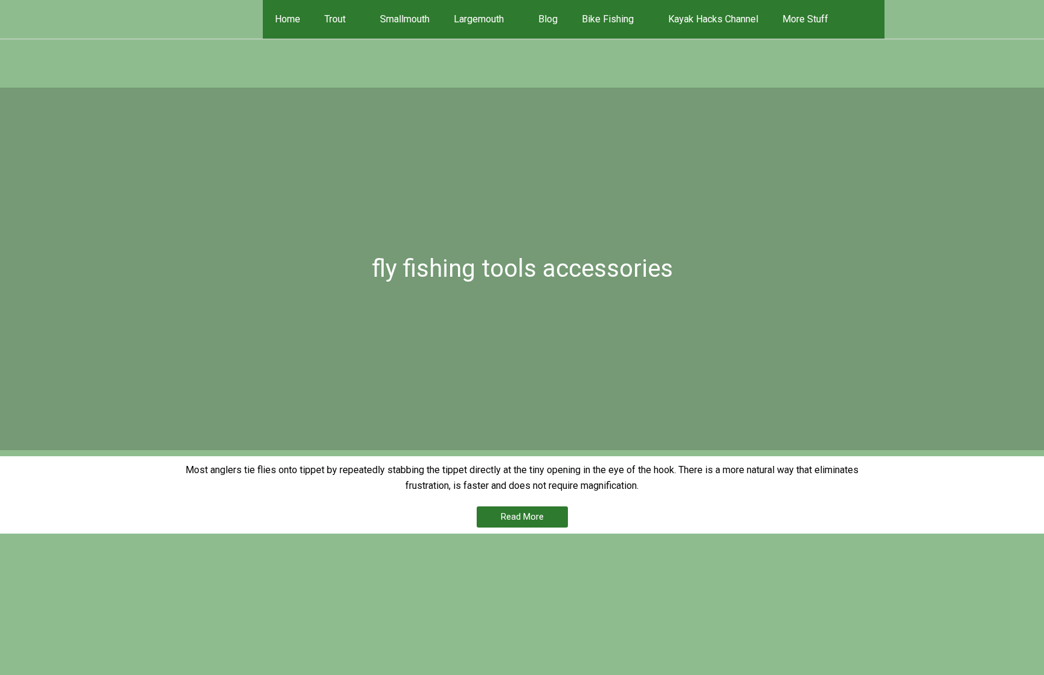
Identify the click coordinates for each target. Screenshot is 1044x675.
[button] (867, 19)
